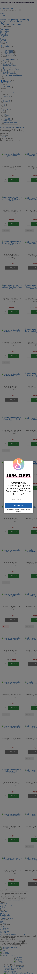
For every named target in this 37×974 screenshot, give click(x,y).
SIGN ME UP (18, 505)
